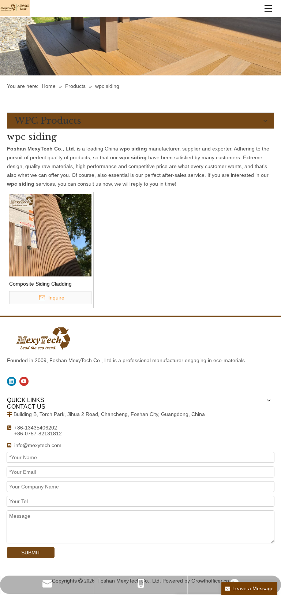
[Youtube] (24, 381)
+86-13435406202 (35, 428)
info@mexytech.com (37, 445)
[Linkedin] (11, 381)
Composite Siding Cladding (40, 284)
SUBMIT (31, 552)
